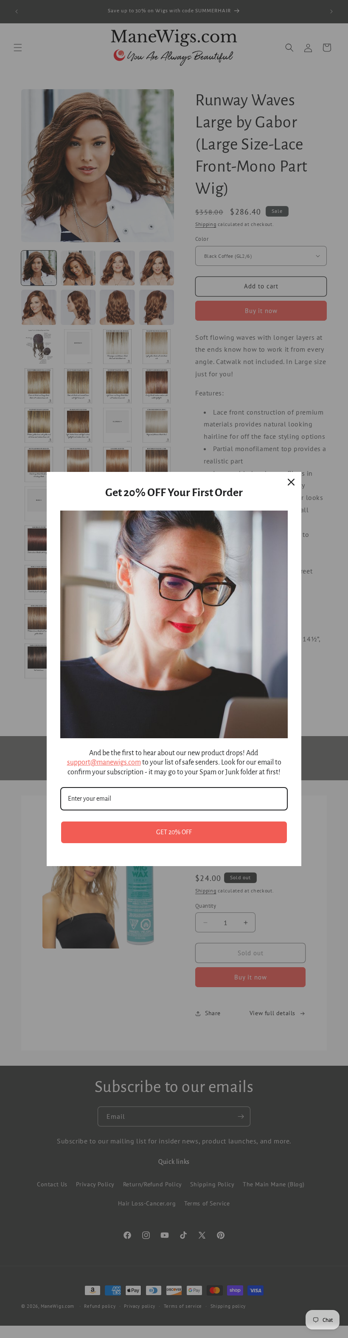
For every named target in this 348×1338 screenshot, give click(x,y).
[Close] (291, 482)
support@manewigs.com (104, 762)
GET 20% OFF (174, 832)
